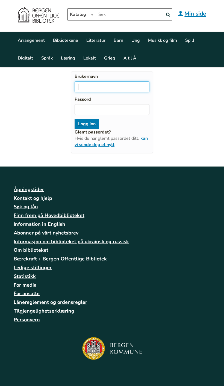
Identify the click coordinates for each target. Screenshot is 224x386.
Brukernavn (86, 76)
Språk (47, 58)
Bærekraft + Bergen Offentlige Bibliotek (60, 259)
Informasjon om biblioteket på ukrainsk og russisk (71, 241)
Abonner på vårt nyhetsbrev (46, 233)
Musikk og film (162, 40)
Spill (189, 40)
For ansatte (27, 293)
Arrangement (31, 40)
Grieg (109, 58)
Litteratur (95, 40)
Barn (118, 40)
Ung (135, 40)
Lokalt (89, 58)
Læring (68, 58)
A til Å (129, 58)
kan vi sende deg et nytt (111, 141)
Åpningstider (29, 189)
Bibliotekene (65, 40)
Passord (83, 99)
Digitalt (25, 58)
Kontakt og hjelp (33, 198)
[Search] (168, 15)
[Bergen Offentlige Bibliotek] (38, 16)
